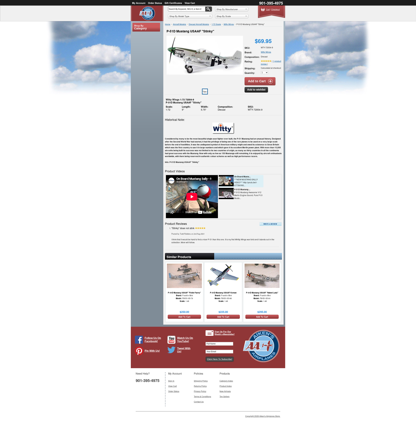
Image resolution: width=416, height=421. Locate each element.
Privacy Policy (200, 391)
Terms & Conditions (202, 396)
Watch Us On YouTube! (185, 339)
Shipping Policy (201, 380)
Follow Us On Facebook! (153, 339)
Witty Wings (229, 24)
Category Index (226, 380)
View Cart (190, 3)
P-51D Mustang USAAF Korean (223, 292)
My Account (138, 3)
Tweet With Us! (183, 350)
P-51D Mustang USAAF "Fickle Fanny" (184, 292)
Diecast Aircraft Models (199, 24)
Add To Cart (184, 317)
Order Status (155, 3)
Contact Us (199, 401)
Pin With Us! (152, 350)
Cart (268, 9)
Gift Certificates (173, 3)
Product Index (226, 386)
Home (167, 24)
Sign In (171, 380)
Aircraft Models (179, 24)
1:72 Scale (216, 24)
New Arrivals (225, 391)
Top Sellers (224, 396)
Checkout (275, 9)
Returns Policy (200, 386)
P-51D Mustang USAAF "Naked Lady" (262, 292)
